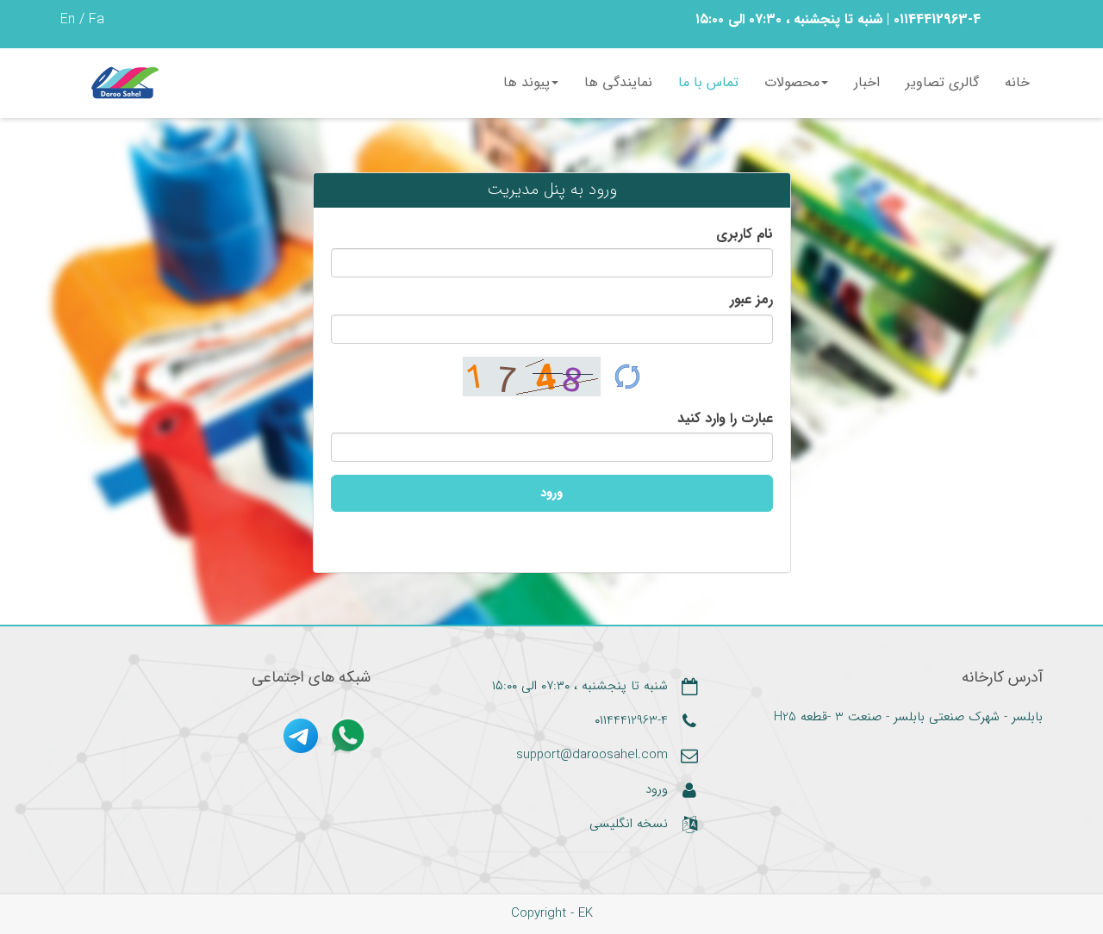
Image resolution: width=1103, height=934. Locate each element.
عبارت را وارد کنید (725, 418)
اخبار (867, 82)
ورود (551, 492)
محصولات (791, 82)
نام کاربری (744, 234)
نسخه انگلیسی (628, 824)
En (67, 19)
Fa (96, 19)
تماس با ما (708, 82)
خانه (1017, 82)
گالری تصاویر (942, 82)
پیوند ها (526, 82)
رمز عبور (751, 299)
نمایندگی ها (618, 82)
